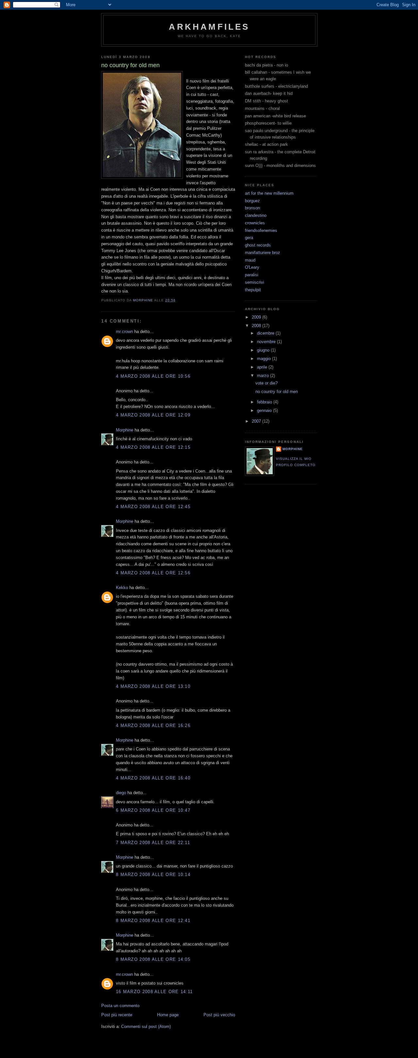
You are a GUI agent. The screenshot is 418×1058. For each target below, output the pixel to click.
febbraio (265, 402)
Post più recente (116, 1014)
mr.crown (124, 331)
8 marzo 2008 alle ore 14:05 (153, 959)
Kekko (122, 587)
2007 (257, 421)
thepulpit (253, 289)
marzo (263, 375)
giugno (264, 350)
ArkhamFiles (209, 27)
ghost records (258, 245)
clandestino (255, 215)
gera (249, 237)
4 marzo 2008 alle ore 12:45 (153, 506)
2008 (257, 325)
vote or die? (266, 383)
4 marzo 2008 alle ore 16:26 (153, 725)
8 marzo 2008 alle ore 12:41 (153, 920)
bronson (252, 207)
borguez (252, 200)
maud (250, 260)
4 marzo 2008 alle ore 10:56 (153, 376)
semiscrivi (254, 282)
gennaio (265, 410)
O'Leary (252, 267)
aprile (262, 367)
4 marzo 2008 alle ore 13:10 (153, 686)
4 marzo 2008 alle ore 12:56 (153, 572)
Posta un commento (120, 1005)
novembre (267, 341)
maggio (264, 358)
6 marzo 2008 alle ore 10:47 (153, 810)
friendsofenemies (261, 230)
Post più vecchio (219, 1014)
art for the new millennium (269, 193)
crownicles (255, 222)
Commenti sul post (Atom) (146, 1026)
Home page (168, 1014)
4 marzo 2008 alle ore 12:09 (153, 415)
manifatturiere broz (262, 252)
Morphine (124, 430)
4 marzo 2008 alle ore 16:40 (153, 778)
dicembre (266, 333)
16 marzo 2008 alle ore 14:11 (154, 991)
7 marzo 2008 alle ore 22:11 (153, 842)
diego (121, 792)
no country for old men (276, 391)
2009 (257, 317)
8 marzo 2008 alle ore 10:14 (153, 874)
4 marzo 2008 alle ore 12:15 (153, 447)
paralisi (251, 274)
